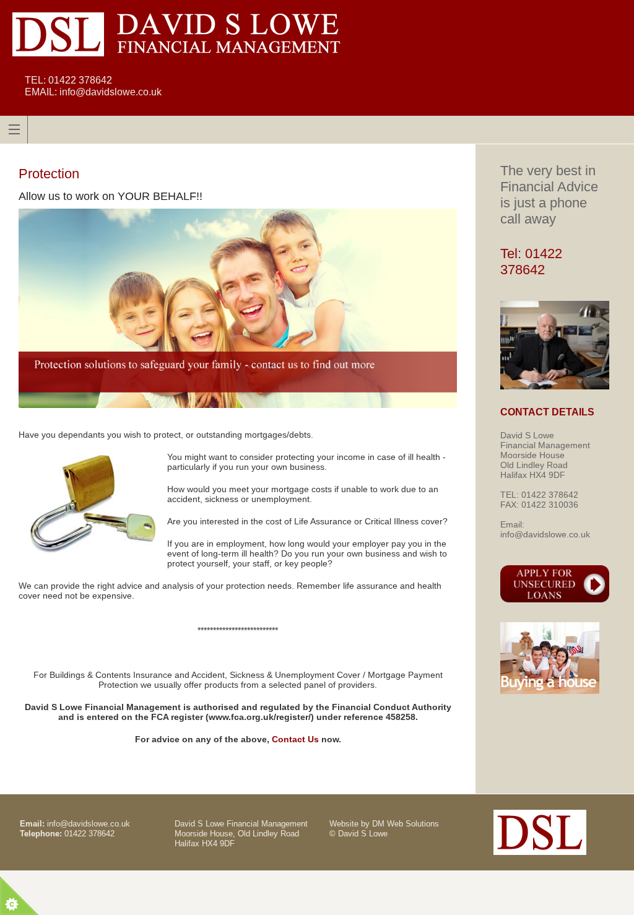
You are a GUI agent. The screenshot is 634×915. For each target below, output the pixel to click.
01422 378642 (80, 80)
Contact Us (295, 739)
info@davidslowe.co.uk (110, 92)
